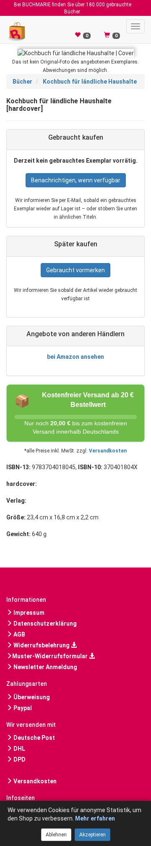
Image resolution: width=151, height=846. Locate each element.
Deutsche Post (33, 737)
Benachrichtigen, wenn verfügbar (75, 180)
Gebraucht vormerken (75, 270)
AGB (18, 634)
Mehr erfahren (95, 818)
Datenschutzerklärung (44, 623)
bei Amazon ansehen (75, 356)
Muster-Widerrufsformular (50, 656)
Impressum (28, 612)
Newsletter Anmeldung (44, 667)
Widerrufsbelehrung (41, 645)
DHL (18, 748)
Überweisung (31, 697)
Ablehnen (56, 835)
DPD (19, 759)
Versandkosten (108, 451)
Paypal (22, 708)
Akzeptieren (92, 835)
